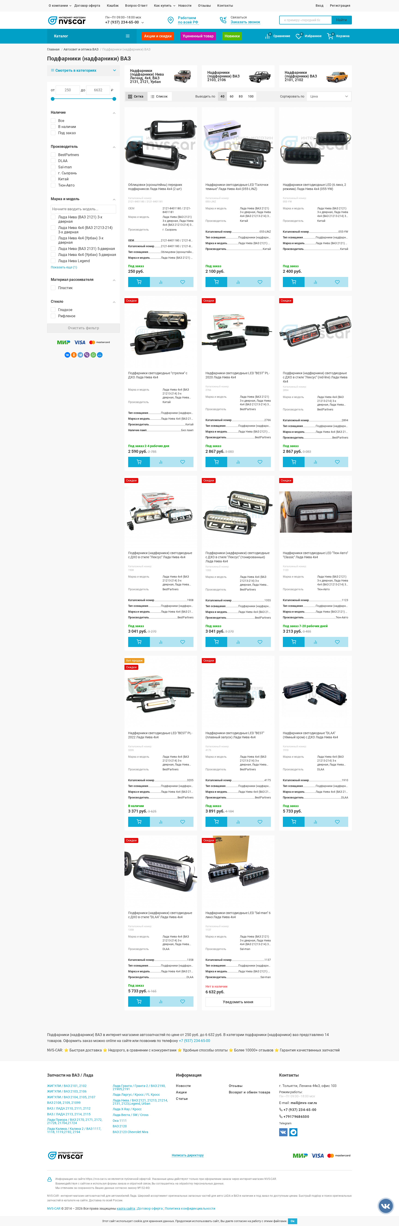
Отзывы (204, 5)
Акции (181, 1092)
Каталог (61, 36)
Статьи (182, 1099)
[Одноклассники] (74, 355)
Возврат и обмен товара (249, 1092)
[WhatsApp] (93, 355)
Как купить (163, 5)
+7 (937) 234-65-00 (122, 22)
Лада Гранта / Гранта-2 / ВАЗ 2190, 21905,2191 (139, 1087)
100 (251, 96)
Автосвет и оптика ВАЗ (80, 49)
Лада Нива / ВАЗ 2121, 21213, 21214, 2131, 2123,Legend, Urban (140, 1102)
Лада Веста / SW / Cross (130, 1114)
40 (222, 96)
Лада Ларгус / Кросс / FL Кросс (136, 1094)
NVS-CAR (53, 1208)
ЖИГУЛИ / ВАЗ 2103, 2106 (67, 1091)
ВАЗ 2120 (120, 1126)
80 (241, 96)
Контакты (225, 5)
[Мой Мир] (100, 355)
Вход (319, 5)
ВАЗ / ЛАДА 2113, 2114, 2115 (69, 1114)
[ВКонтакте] (67, 355)
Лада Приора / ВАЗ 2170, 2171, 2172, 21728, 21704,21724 (74, 1121)
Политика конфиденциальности (190, 1208)
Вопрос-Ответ (136, 5)
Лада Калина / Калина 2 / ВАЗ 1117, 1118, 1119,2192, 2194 (74, 1130)
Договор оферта (87, 5)
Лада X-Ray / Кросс (127, 1109)
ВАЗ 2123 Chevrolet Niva (130, 1132)
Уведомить (238, 1002)
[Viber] (87, 355)
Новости (185, 5)
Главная (53, 49)
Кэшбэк (113, 5)
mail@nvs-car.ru (304, 1103)
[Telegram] (80, 355)
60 (232, 96)
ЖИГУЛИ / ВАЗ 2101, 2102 (67, 1085)
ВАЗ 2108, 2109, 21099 (64, 1102)
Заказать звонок (245, 22)
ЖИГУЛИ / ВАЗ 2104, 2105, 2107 (71, 1097)
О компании (58, 5)
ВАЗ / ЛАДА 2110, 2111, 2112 (69, 1108)
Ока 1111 (120, 1120)
